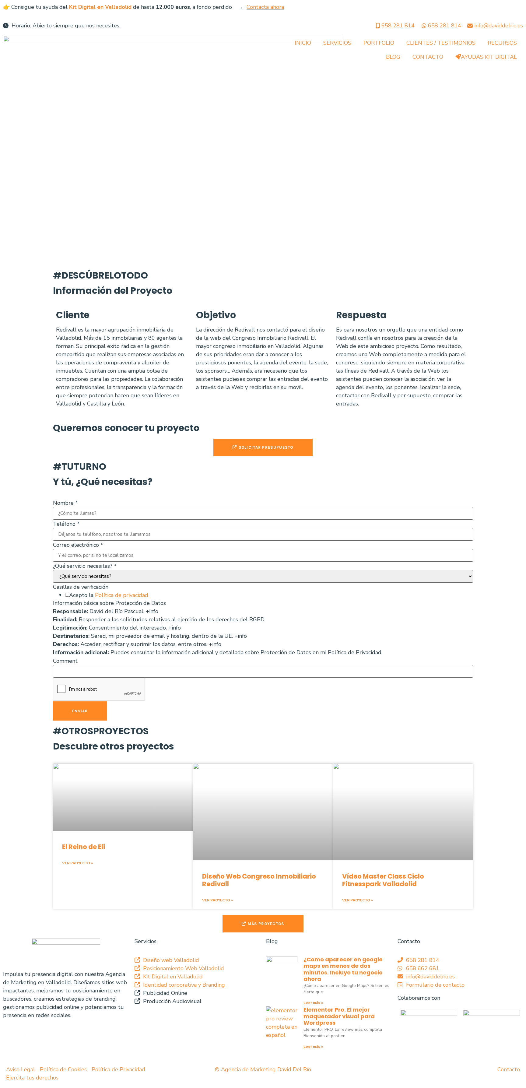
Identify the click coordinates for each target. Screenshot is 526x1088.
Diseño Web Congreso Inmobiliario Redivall (259, 880)
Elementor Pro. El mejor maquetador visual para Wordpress (339, 1016)
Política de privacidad (121, 595)
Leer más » (313, 1002)
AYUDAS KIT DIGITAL (489, 57)
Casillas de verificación (80, 587)
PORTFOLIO (378, 43)
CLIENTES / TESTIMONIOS (440, 43)
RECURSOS (502, 43)
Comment (65, 661)
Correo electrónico (78, 545)
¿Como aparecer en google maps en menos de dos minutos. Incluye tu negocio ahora (343, 969)
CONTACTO (427, 57)
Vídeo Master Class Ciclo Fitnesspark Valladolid (383, 880)
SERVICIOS (337, 43)
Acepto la (108, 595)
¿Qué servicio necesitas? (85, 566)
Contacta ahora (265, 7)
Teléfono (66, 524)
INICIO (303, 43)
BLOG (393, 57)
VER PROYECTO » (77, 863)
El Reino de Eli (83, 846)
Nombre (65, 503)
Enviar (80, 711)
